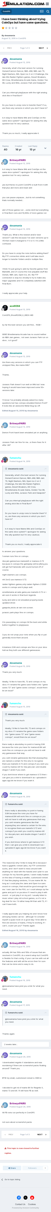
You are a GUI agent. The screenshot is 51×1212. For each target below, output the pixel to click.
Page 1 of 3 (25, 48)
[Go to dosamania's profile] (5, 61)
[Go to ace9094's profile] (5, 308)
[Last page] (47, 48)
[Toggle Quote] (6, 469)
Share (13, 1168)
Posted (20, 62)
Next (41, 48)
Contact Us (20, 1204)
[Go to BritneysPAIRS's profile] (5, 162)
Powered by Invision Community (25, 1208)
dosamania (10, 35)
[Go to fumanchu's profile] (5, 460)
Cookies (32, 1204)
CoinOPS (22, 38)
